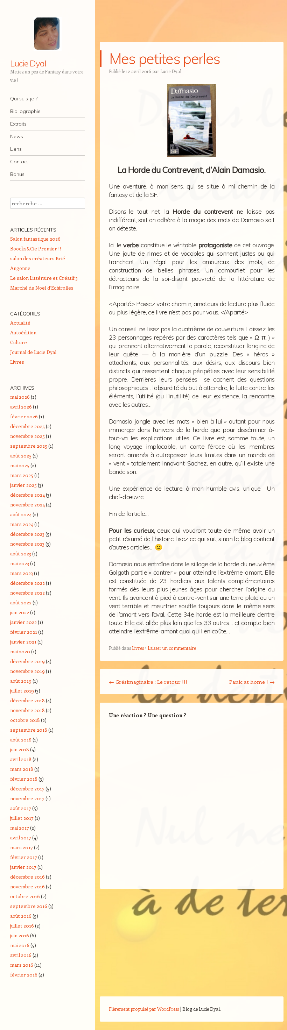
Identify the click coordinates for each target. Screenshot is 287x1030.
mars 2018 (21, 769)
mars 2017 (21, 847)
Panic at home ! (252, 681)
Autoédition (23, 332)
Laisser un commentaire (172, 648)
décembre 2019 (27, 661)
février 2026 (24, 416)
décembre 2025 (27, 426)
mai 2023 (19, 563)
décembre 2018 (27, 700)
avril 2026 (21, 406)
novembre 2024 (27, 504)
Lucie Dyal (28, 63)
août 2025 (20, 455)
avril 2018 (20, 759)
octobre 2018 (25, 720)
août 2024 (20, 514)
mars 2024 (21, 524)
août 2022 (20, 602)
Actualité (20, 322)
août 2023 (20, 553)
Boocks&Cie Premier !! (35, 248)
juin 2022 (19, 612)
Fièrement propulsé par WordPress (144, 1009)
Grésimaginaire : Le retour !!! (148, 681)
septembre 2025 (28, 445)
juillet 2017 (22, 818)
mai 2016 (19, 945)
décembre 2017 (27, 788)
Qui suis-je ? (23, 98)
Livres (138, 648)
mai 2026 (20, 396)
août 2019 (20, 680)
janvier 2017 (23, 867)
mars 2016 (21, 964)
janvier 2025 (23, 485)
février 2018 (23, 778)
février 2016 (23, 974)
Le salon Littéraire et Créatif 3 (44, 278)
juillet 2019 (22, 690)
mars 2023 (21, 573)
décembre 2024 (27, 494)
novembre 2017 (27, 798)
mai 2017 (19, 827)
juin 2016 (19, 935)
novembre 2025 (27, 436)
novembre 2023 (27, 543)
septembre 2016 (28, 906)
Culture (18, 342)
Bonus (17, 174)
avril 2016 (20, 955)
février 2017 (23, 857)
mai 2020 (20, 651)
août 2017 (20, 808)
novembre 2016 (27, 886)
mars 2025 (21, 475)
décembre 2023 (27, 534)
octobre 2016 (25, 896)
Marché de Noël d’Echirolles (42, 287)
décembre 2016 (27, 876)
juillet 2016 (22, 925)
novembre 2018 (27, 710)
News (16, 136)
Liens (16, 149)
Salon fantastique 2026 (35, 238)
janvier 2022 (23, 622)
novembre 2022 (27, 592)
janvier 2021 (23, 641)
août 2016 (20, 915)
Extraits (18, 124)
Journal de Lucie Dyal (33, 352)
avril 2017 (20, 837)
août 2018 (20, 739)
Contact (19, 161)
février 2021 (23, 631)
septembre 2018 (28, 729)
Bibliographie (25, 111)
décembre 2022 (27, 583)
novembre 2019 (27, 671)
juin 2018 (19, 749)
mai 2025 (19, 465)
